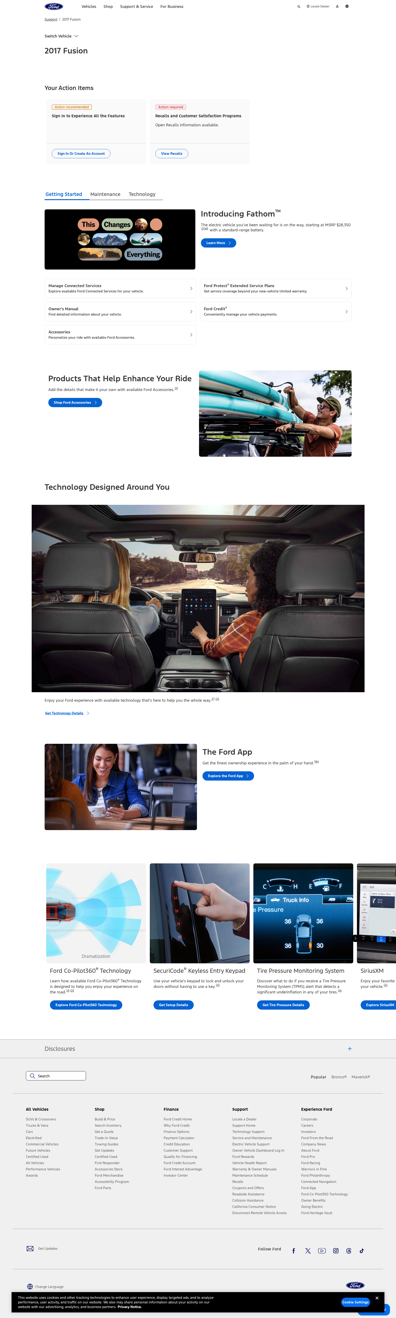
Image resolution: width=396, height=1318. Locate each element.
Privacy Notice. (130, 1307)
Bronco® (339, 1076)
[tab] (67, 195)
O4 (340, 990)
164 (316, 761)
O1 (176, 388)
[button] (127, 1111)
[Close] (377, 1302)
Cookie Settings (355, 1302)
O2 (217, 699)
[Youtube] (322, 1251)
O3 (72, 990)
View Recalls (171, 153)
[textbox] (56, 1076)
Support (51, 19)
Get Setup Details (173, 1005)
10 (67, 990)
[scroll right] (355, 938)
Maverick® (361, 1076)
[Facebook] (295, 1251)
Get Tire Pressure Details (283, 1005)
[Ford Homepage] (355, 1285)
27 (213, 699)
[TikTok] (362, 1251)
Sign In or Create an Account (81, 153)
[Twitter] (308, 1251)
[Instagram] (336, 1251)
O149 (204, 228)
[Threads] (349, 1251)
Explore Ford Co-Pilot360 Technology (86, 1005)
